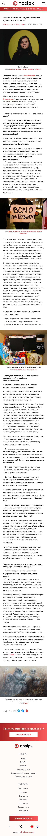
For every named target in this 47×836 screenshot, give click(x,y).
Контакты (23, 766)
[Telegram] (18, 710)
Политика (20, 9)
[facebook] (15, 827)
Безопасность (23, 807)
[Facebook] (22, 710)
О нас (23, 758)
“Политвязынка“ (9, 99)
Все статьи (23, 811)
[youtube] (32, 827)
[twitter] (20, 827)
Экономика (31, 9)
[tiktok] (37, 827)
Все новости (9, 9)
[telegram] (9, 827)
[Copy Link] (27, 711)
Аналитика (24, 803)
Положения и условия (23, 777)
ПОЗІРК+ (23, 762)
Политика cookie (23, 769)
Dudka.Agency (27, 832)
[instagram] (26, 827)
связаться (12, 655)
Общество (41, 9)
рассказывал (29, 75)
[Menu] (43, 3)
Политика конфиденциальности (23, 773)
